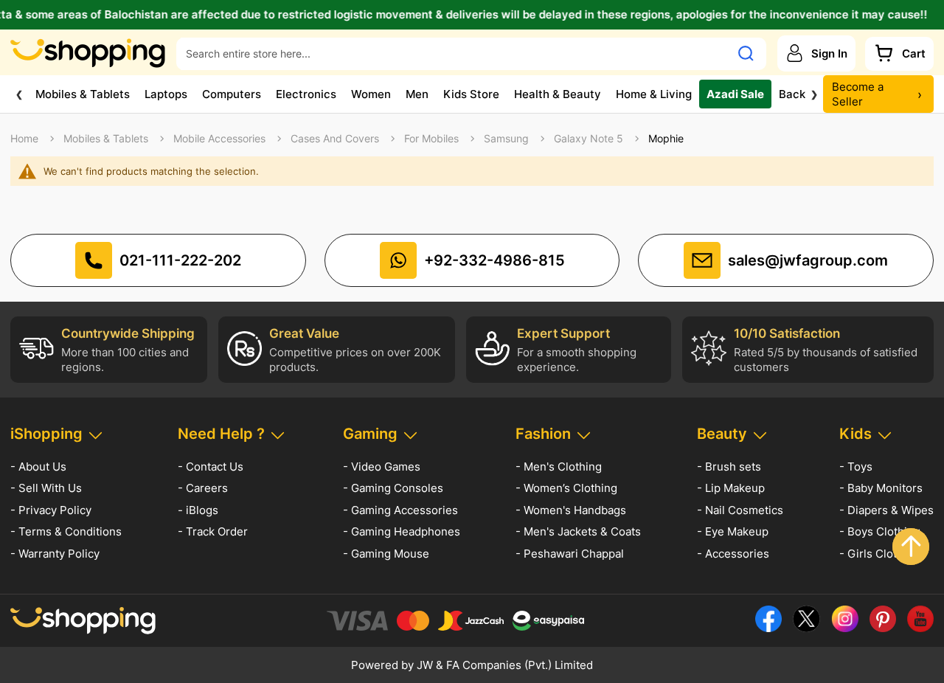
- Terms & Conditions (66, 531)
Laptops (166, 93)
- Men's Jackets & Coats (578, 531)
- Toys (855, 467)
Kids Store (471, 93)
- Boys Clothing (879, 531)
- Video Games (381, 467)
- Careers (203, 488)
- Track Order (213, 531)
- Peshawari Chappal (570, 554)
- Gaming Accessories (400, 510)
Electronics (306, 93)
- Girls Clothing (879, 554)
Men (417, 93)
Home (24, 139)
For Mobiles (431, 139)
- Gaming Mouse (386, 554)
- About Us (38, 467)
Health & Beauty (557, 93)
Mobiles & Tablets (82, 93)
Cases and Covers (335, 139)
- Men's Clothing (559, 467)
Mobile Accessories (219, 139)
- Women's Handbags (571, 510)
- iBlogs (198, 510)
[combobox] (453, 53)
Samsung (506, 139)
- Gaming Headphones (401, 531)
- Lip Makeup (731, 488)
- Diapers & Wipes (886, 510)
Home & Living (654, 93)
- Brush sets (729, 467)
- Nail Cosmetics (740, 510)
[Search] (746, 53)
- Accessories (733, 554)
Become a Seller (877, 94)
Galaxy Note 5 (588, 139)
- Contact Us (210, 467)
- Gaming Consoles (393, 488)
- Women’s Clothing (566, 488)
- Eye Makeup (732, 531)
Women (371, 93)
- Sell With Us (46, 488)
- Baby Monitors (881, 488)
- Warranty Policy (55, 554)
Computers (231, 93)
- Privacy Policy (50, 510)
